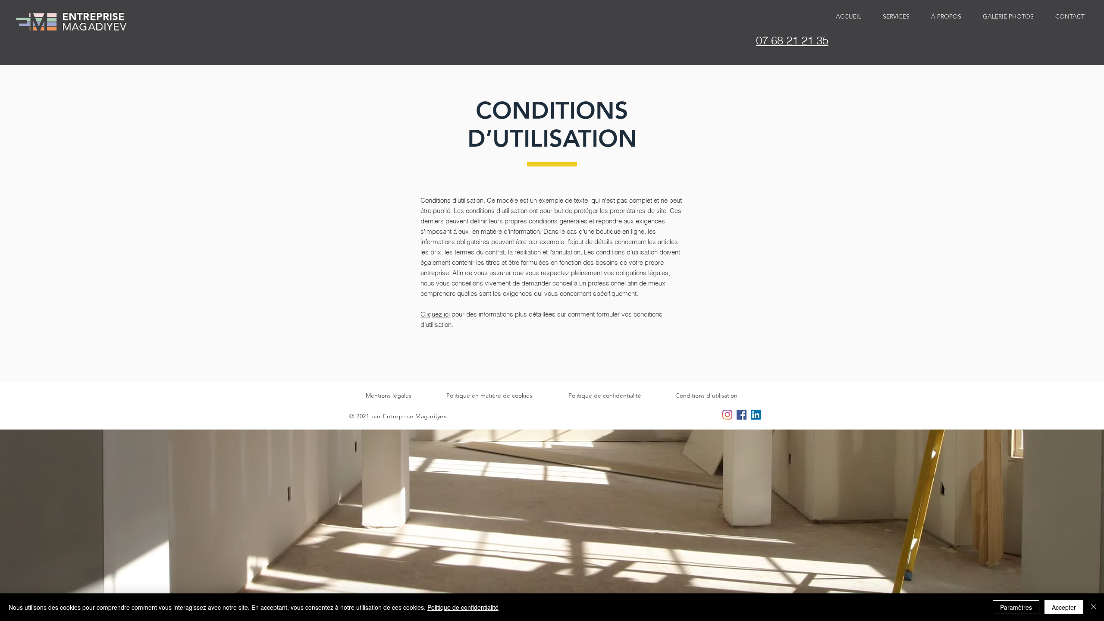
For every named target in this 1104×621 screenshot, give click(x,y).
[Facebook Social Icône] (741, 415)
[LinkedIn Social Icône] (756, 415)
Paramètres (1016, 607)
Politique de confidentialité (604, 395)
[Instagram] (727, 415)
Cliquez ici (435, 314)
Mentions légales (388, 395)
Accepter (1064, 607)
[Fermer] (1093, 607)
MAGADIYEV (94, 26)
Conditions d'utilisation (706, 395)
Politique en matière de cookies (489, 395)
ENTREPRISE (93, 16)
